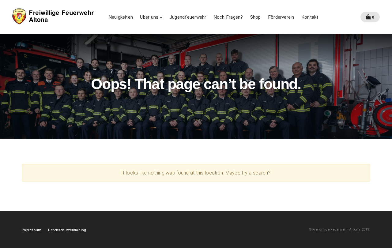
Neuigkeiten (120, 17)
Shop (255, 17)
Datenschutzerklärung (67, 230)
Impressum (31, 230)
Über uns (149, 17)
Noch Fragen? (228, 17)
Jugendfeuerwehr (188, 17)
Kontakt (309, 17)
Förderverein (281, 17)
